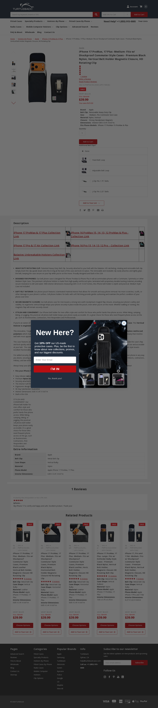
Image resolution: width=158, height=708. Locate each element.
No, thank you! (55, 378)
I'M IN (55, 369)
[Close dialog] (124, 323)
